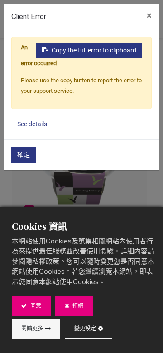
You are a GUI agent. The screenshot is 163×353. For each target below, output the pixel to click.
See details (32, 124)
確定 (23, 154)
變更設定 (85, 328)
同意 (35, 305)
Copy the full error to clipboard (94, 50)
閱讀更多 (32, 328)
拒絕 (77, 305)
